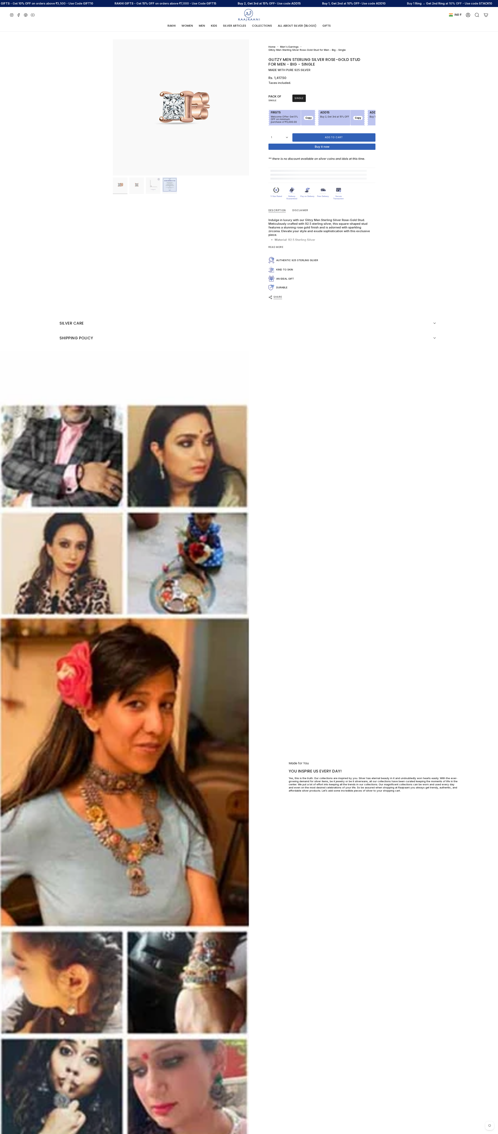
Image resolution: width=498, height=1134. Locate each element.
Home (271, 46)
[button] (187, 26)
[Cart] (485, 15)
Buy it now (322, 146)
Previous (113, 107)
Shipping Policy (76, 338)
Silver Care (72, 323)
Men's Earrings (289, 46)
